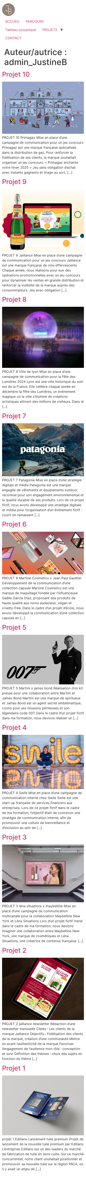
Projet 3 (14, 837)
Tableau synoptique (20, 30)
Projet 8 (14, 299)
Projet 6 (14, 524)
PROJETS (49, 30)
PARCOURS (35, 21)
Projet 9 (14, 182)
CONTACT (13, 38)
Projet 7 (14, 416)
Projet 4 (14, 727)
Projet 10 (16, 74)
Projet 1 (13, 1068)
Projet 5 (14, 627)
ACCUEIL (12, 21)
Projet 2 (14, 950)
